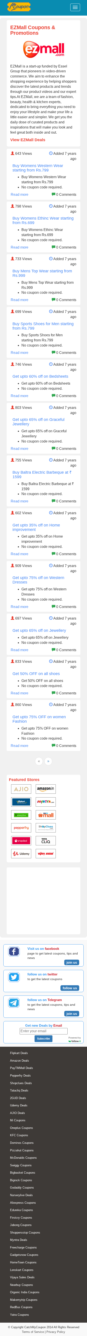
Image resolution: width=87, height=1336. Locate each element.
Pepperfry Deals (20, 1075)
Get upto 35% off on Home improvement (36, 527)
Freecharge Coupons (23, 1247)
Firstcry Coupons (21, 1217)
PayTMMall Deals (21, 1068)
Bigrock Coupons (21, 1180)
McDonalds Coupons (23, 1157)
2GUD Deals (18, 1098)
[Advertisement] (43, 903)
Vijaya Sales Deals (22, 1277)
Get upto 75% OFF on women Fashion (39, 719)
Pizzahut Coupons (22, 1150)
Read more (19, 194)
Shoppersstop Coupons (25, 1232)
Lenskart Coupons (21, 1270)
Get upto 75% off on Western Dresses (38, 579)
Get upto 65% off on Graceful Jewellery (38, 421)
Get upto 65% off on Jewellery (39, 630)
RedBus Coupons (21, 1307)
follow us (70, 988)
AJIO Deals (17, 1113)
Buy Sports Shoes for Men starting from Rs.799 (43, 326)
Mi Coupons (17, 1120)
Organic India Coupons (24, 1292)
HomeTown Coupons (23, 1262)
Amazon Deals (19, 1060)
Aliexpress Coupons (23, 1202)
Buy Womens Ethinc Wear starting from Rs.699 (43, 220)
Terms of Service (33, 1332)
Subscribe (43, 1038)
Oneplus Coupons (21, 1128)
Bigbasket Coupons (22, 1172)
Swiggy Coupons (21, 1165)
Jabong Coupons (21, 1225)
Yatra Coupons (19, 1314)
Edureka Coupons (21, 1210)
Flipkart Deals (19, 1053)
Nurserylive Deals (21, 1195)
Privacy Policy (55, 1332)
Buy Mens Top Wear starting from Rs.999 (42, 273)
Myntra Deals (18, 1240)
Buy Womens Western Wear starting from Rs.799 (37, 167)
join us (71, 962)
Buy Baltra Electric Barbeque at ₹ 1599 (42, 474)
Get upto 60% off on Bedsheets (40, 376)
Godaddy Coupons (22, 1187)
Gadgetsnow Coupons (24, 1254)
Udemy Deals (18, 1105)
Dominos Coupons (22, 1142)
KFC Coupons (19, 1135)
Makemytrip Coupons (23, 1299)
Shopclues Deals (21, 1083)
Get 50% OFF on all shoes (36, 673)
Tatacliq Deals (19, 1090)
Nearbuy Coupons (21, 1285)
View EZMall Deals (27, 140)
